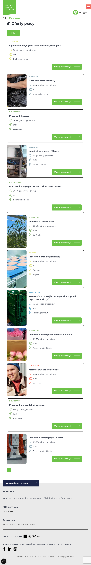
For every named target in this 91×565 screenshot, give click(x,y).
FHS (4, 18)
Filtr (13, 33)
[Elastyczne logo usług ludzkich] (9, 14)
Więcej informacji (62, 67)
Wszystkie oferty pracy (17, 483)
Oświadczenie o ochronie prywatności (57, 557)
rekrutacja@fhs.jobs (26, 524)
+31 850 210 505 (9, 524)
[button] (85, 12)
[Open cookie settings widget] (3, 561)
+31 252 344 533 (10, 511)
